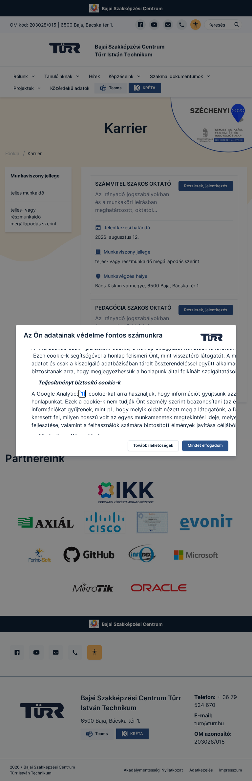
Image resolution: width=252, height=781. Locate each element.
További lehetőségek (153, 445)
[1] (82, 393)
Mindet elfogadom (205, 445)
